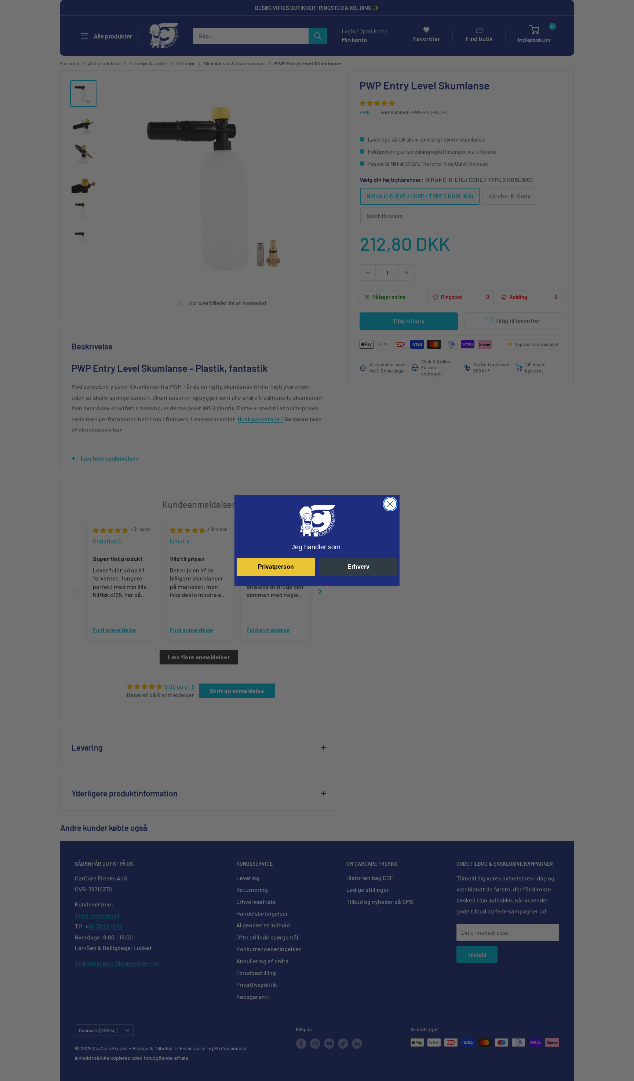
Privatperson (276, 567)
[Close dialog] (390, 504)
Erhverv (358, 567)
